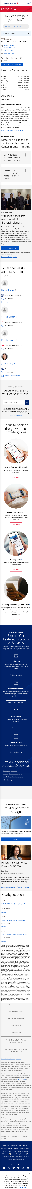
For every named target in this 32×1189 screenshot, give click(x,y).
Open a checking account (16, 702)
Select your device (10, 402)
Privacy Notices (21, 1187)
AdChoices (5, 1154)
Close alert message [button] (28, 33)
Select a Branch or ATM (9, 10)
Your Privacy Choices (19, 1154)
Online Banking (7, 780)
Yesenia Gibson (8, 317)
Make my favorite (9, 53)
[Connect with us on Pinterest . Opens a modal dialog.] (18, 1168)
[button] (2, 3)
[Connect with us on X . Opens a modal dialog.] (23, 1168)
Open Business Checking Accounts (13, 777)
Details (3, 912)
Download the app (16, 752)
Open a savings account (10, 771)
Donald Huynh (7, 290)
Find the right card (16, 675)
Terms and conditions (16, 415)
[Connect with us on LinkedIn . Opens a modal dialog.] (14, 1168)
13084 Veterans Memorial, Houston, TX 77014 (15, 920)
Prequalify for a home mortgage (12, 774)
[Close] (30, 1173)
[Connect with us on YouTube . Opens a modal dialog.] (28, 1168)
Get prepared (16, 728)
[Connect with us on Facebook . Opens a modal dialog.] (4, 1168)
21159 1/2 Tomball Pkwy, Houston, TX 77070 (14, 934)
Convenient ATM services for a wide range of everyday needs (16, 171)
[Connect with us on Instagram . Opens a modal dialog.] (9, 1168)
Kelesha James (7, 340)
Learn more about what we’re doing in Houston (15, 887)
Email (6, 302)
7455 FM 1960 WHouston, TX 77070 (9, 46)
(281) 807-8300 (8, 50)
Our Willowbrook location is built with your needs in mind (16, 155)
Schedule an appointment (11, 65)
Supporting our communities (13, 26)
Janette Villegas (8, 363)
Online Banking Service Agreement (11, 1059)
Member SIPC (22, 1079)
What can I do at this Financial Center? (12, 130)
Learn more (16, 477)
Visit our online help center (9, 257)
